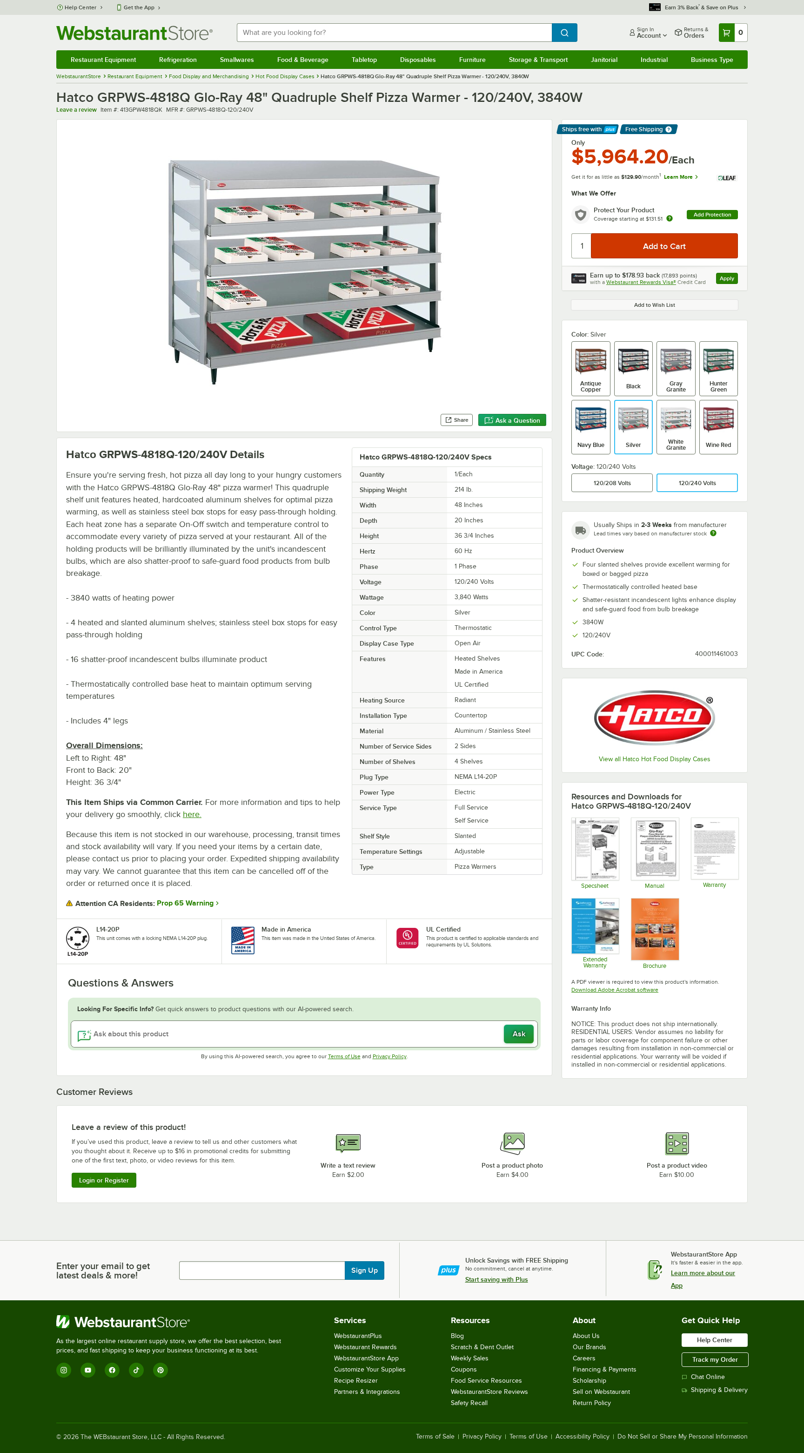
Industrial (654, 59)
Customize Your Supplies (370, 1369)
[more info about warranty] (669, 219)
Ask (519, 1034)
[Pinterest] (160, 1370)
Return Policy (592, 1402)
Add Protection (712, 214)
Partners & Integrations (367, 1391)
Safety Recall (469, 1402)
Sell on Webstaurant (601, 1391)
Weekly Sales (470, 1358)
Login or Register (104, 1180)
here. (192, 814)
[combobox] (394, 32)
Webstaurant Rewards (365, 1347)
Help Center (81, 7)
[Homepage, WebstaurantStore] (134, 33)
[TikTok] (136, 1370)
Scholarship (589, 1380)
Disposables (418, 59)
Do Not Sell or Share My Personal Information (682, 1436)
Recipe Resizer (356, 1380)
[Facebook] (112, 1370)
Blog (457, 1335)
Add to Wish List (654, 305)
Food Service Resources (486, 1380)
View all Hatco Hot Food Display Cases (654, 759)
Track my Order (715, 1359)
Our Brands (589, 1347)
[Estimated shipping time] (713, 533)
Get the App (139, 7)
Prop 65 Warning (185, 903)
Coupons (464, 1369)
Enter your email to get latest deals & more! (103, 1270)
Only (578, 142)
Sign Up (364, 1270)
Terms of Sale (435, 1436)
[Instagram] (63, 1370)
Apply (729, 279)
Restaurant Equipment (103, 59)
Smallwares (237, 59)
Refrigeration (178, 59)
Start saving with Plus (496, 1279)
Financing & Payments (604, 1369)
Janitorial (604, 59)
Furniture (472, 59)
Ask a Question (518, 420)
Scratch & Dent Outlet (482, 1347)
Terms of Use (344, 1056)
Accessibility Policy (583, 1436)
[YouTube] (87, 1370)
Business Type (712, 59)
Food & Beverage (302, 59)
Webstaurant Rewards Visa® (641, 282)
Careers (584, 1358)
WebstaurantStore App (366, 1358)
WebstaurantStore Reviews (489, 1391)
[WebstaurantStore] (172, 1321)
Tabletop (364, 59)
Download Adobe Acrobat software (614, 990)
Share (461, 420)
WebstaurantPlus (358, 1335)
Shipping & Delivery (719, 1389)
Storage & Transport (538, 59)
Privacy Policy (390, 1056)
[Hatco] (654, 718)
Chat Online (708, 1376)
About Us (586, 1335)
